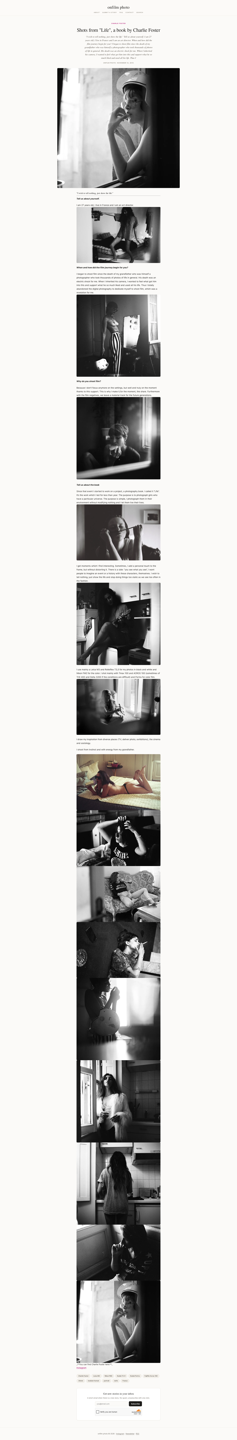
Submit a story (109, 12)
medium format (93, 1381)
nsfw (116, 1381)
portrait (106, 1381)
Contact (130, 12)
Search (139, 12)
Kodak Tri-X (121, 1376)
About (97, 12)
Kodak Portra (135, 1376)
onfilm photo (118, 7)
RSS (137, 1434)
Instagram (81, 1368)
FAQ (121, 12)
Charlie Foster (118, 23)
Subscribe (135, 1404)
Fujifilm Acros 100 (151, 1376)
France (125, 1381)
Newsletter (130, 1434)
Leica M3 (96, 1376)
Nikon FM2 (108, 1376)
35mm (80, 1381)
